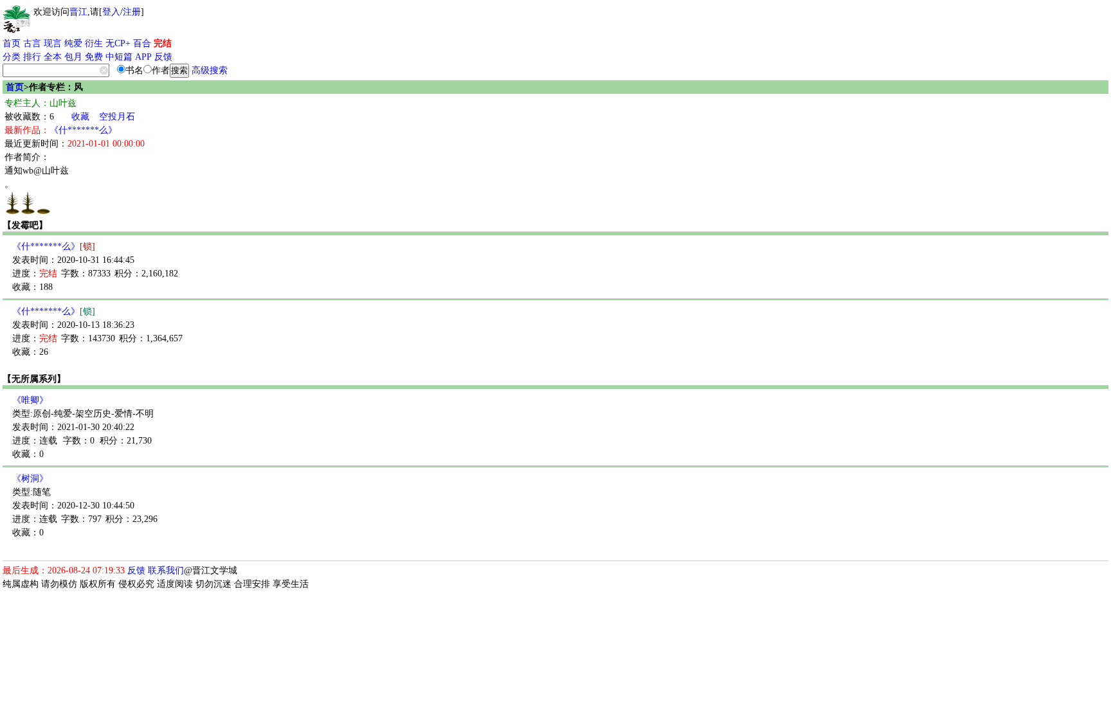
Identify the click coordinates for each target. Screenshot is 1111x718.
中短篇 (118, 57)
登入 (111, 12)
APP (143, 57)
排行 (32, 57)
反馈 (163, 57)
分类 (12, 57)
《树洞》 (30, 478)
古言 (32, 43)
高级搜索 (210, 70)
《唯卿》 (30, 400)
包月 (73, 57)
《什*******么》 (83, 130)
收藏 (80, 116)
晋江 (78, 12)
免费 (94, 57)
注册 (132, 12)
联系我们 (166, 570)
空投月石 (117, 116)
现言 (53, 43)
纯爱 (73, 43)
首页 (12, 43)
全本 (53, 57)
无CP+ (118, 43)
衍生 (94, 43)
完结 (163, 43)
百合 (142, 43)
